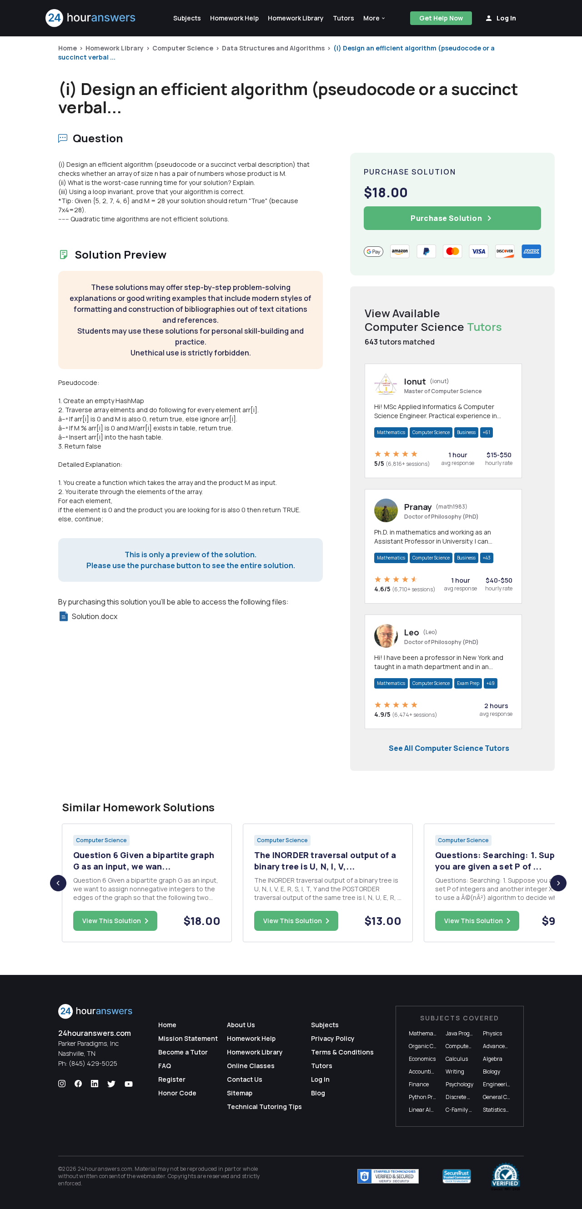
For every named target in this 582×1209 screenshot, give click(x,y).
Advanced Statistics (507, 1046)
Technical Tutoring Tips (264, 1106)
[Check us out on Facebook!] (78, 1084)
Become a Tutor (183, 1052)
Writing (455, 1071)
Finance (419, 1084)
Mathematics (391, 432)
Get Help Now (441, 18)
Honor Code (177, 1093)
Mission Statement (188, 1038)
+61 (486, 432)
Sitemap (239, 1093)
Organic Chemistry (432, 1046)
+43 (487, 558)
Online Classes (251, 1065)
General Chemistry (506, 1097)
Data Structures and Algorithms (273, 48)
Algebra (492, 1059)
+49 (491, 683)
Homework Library (114, 48)
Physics (492, 1033)
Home (67, 48)
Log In (320, 1079)
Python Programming (435, 1097)
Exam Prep (468, 683)
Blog (318, 1093)
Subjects (325, 1024)
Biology (491, 1071)
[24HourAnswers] (90, 18)
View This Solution (111, 920)
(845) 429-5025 (93, 1063)
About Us (241, 1024)
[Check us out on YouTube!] (129, 1084)
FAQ (164, 1065)
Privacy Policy (333, 1038)
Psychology (459, 1084)
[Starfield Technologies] (388, 1176)
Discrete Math (463, 1097)
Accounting (423, 1071)
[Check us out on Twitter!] (111, 1084)
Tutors (321, 1065)
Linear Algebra (427, 1110)
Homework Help (251, 1038)
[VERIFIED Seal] (505, 1176)
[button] (374, 18)
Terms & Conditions (342, 1052)
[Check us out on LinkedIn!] (94, 1084)
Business (466, 432)
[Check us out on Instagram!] (61, 1084)
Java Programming (469, 1033)
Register (172, 1079)
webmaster (150, 1176)
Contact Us (244, 1079)
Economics (422, 1059)
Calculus (457, 1059)
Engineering (498, 1084)
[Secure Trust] (456, 1176)
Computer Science (182, 48)
